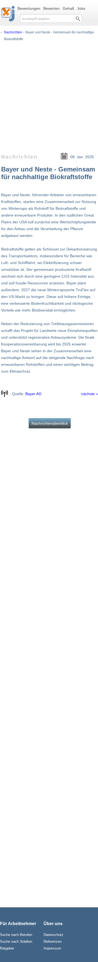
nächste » (89, 394)
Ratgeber (7, 948)
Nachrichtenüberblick (50, 423)
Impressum (52, 948)
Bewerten (51, 8)
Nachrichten (13, 32)
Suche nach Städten (16, 941)
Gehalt (68, 8)
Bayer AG (33, 394)
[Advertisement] (49, 94)
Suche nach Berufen (16, 935)
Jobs (81, 8)
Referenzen (53, 941)
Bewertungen (28, 8)
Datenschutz (53, 935)
